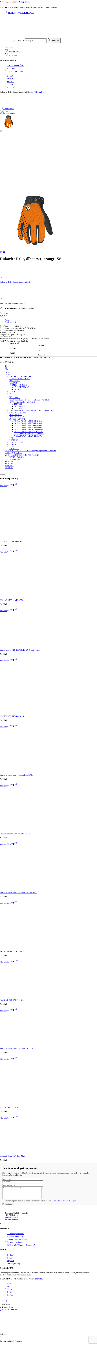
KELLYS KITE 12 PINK (9, 1107)
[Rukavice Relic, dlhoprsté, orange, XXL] (1, 278)
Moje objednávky (13, 1263)
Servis (9, 1289)
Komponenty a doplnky (48, 7)
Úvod (31, 92)
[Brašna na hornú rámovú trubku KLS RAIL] (48, 751)
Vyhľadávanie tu (18, 41)
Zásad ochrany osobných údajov (63, 1201)
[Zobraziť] (1, 5)
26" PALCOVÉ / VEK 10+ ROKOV (28, 432)
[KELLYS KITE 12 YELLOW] (48, 576)
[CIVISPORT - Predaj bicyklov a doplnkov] (17, 36)
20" (10, 393)
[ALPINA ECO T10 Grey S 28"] (48, 513)
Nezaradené (39, 92)
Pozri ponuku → (25, 2)
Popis (7, 320)
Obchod (10, 1255)
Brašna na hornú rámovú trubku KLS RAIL (16, 775)
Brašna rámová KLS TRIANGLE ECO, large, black (20, 650)
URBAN (13, 383)
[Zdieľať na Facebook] (3, 316)
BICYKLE (11, 68)
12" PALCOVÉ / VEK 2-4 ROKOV (28, 421)
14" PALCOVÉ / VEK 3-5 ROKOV (28, 423)
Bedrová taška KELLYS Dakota (12, 951)
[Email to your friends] (6, 316)
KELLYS (46, 358)
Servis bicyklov (31, 7)
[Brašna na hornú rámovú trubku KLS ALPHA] (48, 1030)
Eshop (9, 1286)
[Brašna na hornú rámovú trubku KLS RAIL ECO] (48, 869)
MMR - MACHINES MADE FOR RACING (22, 455)
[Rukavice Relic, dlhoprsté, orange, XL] (1, 300)
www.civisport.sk (11, 1219)
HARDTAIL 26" (15, 415)
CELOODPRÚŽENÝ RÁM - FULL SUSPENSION (29, 400)
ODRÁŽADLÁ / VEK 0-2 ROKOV (28, 436)
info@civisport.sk (11, 1217)
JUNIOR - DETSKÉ (17, 419)
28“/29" (8, 372)
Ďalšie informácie (11, 322)
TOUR (12, 447)
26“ (6, 368)
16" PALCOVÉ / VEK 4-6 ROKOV (28, 425)
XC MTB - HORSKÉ (18, 385)
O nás (9, 1292)
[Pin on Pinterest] (4, 316)
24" (6, 366)
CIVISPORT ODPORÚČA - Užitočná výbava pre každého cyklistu (30, 451)
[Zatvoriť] (1, 360)
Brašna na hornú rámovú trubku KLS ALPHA (17, 1049)
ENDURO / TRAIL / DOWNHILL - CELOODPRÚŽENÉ (32, 410)
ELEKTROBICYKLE (13, 453)
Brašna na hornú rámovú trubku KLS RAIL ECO (18, 893)
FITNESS (18, 404)
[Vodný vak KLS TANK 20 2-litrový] (48, 981)
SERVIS (10, 82)
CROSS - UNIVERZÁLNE (20, 376)
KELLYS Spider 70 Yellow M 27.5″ (13, 1156)
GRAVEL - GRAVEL (17, 413)
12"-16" (12, 391)
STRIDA (12, 444)
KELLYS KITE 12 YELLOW (11, 600)
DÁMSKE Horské (21, 387)
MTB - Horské (15, 459)
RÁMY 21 (9, 468)
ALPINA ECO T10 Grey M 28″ (12, 716)
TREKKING (14, 381)
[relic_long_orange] (7, 113)
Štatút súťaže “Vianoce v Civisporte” (21, 1245)
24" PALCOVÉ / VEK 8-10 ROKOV (28, 430)
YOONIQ (18, 408)
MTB (11, 438)
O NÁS (10, 84)
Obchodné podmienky (15, 1234)
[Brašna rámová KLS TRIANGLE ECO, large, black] (48, 630)
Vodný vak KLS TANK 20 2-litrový (13, 1000)
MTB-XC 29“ (19, 389)
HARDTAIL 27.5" (16, 417)
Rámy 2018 (9, 466)
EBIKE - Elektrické (16, 457)
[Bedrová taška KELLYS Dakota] (48, 927)
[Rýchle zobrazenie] (16, 486)
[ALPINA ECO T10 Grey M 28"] (48, 688)
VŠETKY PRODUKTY (16, 71)
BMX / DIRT (14, 398)
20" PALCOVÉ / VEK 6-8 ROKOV (28, 427)
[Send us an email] (3, 1224)
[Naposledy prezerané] (6, 1303)
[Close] (1, 1309)
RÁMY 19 (9, 461)
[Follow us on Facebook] (1, 1224)
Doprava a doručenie (15, 1237)
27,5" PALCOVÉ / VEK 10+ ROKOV (29, 434)
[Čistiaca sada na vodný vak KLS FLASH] (48, 810)
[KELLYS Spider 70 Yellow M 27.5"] (48, 1137)
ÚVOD (10, 76)
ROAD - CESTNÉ (16, 442)
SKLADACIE (19, 406)
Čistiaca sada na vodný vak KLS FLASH (15, 834)
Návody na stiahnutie (15, 1242)
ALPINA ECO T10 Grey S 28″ (12, 541)
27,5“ (7, 370)
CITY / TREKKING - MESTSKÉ (22, 402)
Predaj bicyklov (18, 7)
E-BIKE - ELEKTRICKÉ (19, 379)
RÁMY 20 (9, 463)
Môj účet (10, 1261)
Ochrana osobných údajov (17, 1239)
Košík (9, 1258)
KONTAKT (11, 87)
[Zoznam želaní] (2, 253)
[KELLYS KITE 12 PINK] (48, 1083)
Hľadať (54, 41)
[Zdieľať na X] (1, 316)
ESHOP (10, 79)
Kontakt (10, 1295)
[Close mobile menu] (1, 1314)
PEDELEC (13, 440)
